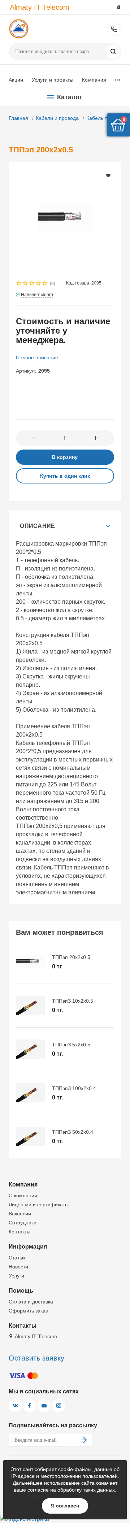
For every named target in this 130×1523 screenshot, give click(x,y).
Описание (37, 526)
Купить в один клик (65, 476)
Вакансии (20, 1213)
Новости (18, 1267)
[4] (38, 284)
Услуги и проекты (52, 80)
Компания (94, 80)
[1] (19, 284)
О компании (23, 1195)
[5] (45, 284)
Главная (18, 118)
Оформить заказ (28, 1311)
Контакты (19, 1232)
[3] (32, 284)
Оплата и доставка (31, 1302)
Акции (16, 80)
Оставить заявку (36, 1358)
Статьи (17, 1258)
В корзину (65, 457)
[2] (25, 284)
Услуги (16, 1276)
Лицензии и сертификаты (39, 1204)
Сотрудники (22, 1222)
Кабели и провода (57, 118)
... (117, 78)
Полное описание (37, 357)
